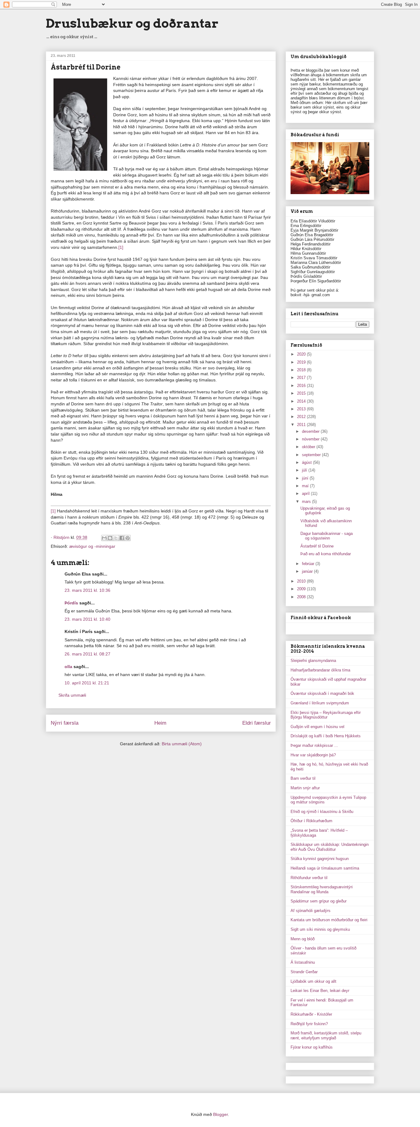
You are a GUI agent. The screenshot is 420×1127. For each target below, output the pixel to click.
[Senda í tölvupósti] (104, 538)
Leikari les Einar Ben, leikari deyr (320, 990)
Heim (160, 723)
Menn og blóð (303, 939)
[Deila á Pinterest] (128, 538)
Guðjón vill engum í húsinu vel (317, 726)
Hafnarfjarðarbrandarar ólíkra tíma (320, 670)
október (309, 446)
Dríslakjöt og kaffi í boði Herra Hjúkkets (326, 736)
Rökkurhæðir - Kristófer (311, 1014)
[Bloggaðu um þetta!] (110, 538)
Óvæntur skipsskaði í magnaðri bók (322, 693)
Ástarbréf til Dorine (317, 546)
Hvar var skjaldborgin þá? (313, 755)
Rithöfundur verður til (309, 877)
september (312, 454)
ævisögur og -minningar (92, 546)
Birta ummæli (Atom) (182, 743)
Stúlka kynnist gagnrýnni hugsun (320, 858)
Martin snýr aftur (305, 788)
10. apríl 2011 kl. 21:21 (87, 682)
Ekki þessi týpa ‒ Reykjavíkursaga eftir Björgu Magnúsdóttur (326, 715)
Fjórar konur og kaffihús (312, 1047)
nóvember (311, 439)
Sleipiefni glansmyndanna (313, 660)
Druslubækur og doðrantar (132, 23)
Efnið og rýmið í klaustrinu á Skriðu (322, 811)
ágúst (307, 462)
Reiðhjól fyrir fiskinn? (309, 1023)
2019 (302, 362)
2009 (302, 589)
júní (306, 478)
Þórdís (71, 602)
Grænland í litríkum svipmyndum (320, 703)
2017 (302, 377)
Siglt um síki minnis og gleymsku (320, 929)
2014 (302, 401)
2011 (302, 424)
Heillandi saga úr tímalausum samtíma (325, 868)
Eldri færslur (256, 723)
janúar (308, 571)
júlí (305, 470)
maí (306, 486)
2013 (302, 409)
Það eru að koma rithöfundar (325, 554)
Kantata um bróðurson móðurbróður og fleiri (329, 920)
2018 (302, 370)
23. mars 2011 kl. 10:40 (87, 619)
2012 (302, 416)
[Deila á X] (116, 538)
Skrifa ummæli (72, 695)
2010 (302, 581)
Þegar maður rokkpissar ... (314, 745)
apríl (306, 493)
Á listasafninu (303, 962)
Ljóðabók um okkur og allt (313, 981)
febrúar (308, 563)
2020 (302, 354)
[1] (120, 247)
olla (68, 666)
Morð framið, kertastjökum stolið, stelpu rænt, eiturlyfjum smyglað (326, 1035)
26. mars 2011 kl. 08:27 (87, 653)
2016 (302, 385)
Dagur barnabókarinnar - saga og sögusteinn (326, 536)
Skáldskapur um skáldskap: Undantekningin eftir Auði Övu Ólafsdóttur (330, 847)
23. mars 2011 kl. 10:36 (87, 590)
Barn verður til (303, 778)
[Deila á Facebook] (122, 538)
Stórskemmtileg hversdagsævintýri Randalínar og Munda (322, 889)
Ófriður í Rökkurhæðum (311, 820)
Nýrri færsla (64, 723)
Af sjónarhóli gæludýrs (311, 910)
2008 (302, 597)
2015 (302, 393)
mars (307, 501)
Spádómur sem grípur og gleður (319, 901)
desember (311, 431)
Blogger (220, 1114)
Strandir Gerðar (304, 972)
